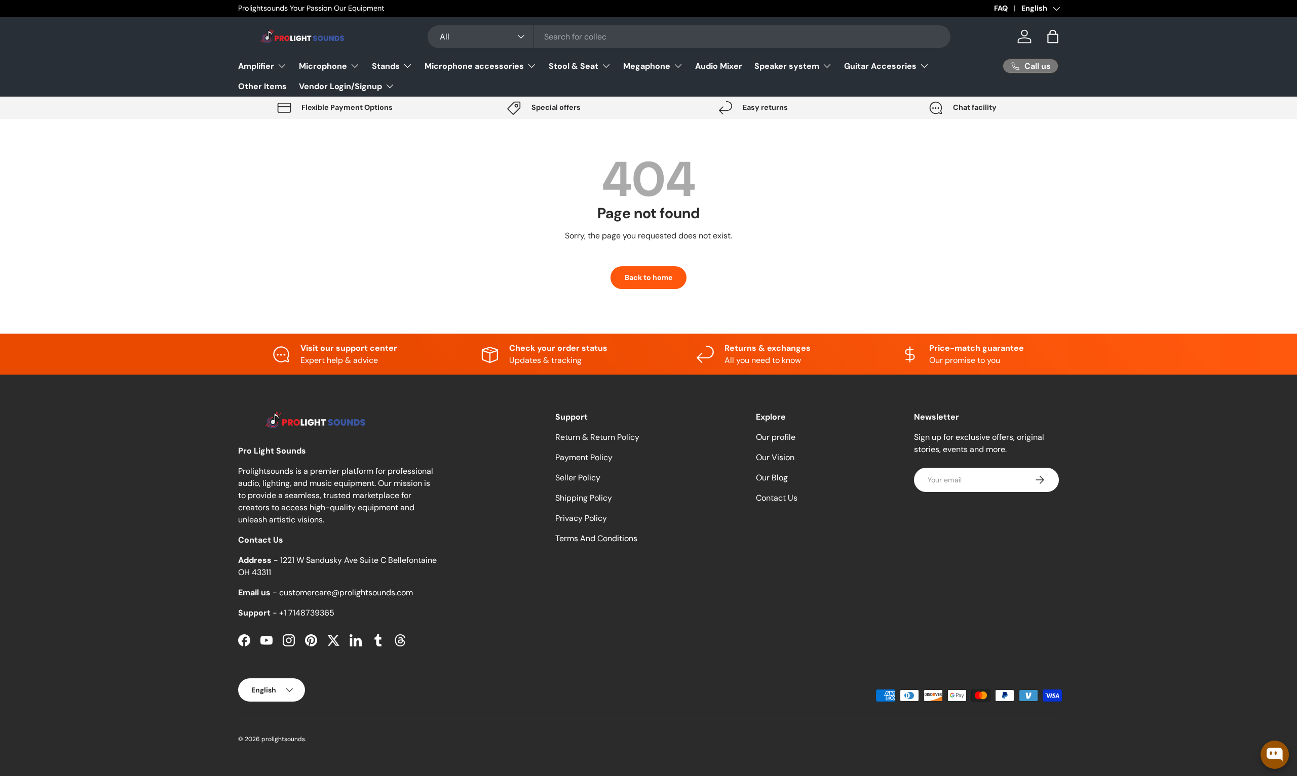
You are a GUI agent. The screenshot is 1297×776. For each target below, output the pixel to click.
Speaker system (786, 65)
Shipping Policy (583, 498)
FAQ (1001, 8)
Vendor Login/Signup (340, 85)
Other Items (262, 85)
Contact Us (776, 498)
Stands (386, 65)
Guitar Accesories (880, 65)
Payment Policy (584, 457)
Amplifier (256, 65)
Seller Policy (577, 477)
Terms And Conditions (596, 538)
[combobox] (689, 36)
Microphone (323, 65)
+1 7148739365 (306, 612)
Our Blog (772, 477)
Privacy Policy (581, 518)
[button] (1053, 36)
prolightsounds (283, 739)
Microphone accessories (474, 65)
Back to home (648, 277)
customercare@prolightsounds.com (346, 592)
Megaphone (646, 65)
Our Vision (775, 457)
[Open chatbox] (1275, 755)
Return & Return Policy (597, 437)
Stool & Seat (573, 65)
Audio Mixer (718, 65)
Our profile (775, 437)
